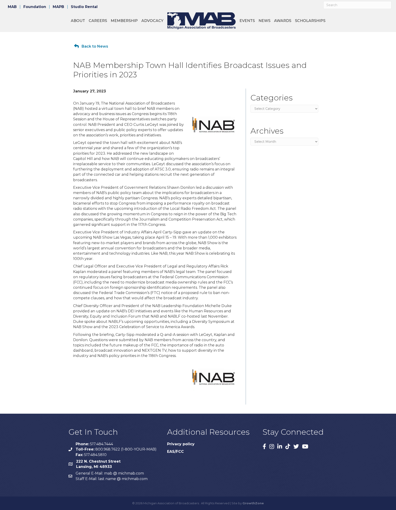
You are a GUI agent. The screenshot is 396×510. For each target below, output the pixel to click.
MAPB (58, 7)
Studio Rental (84, 7)
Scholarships (310, 21)
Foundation (34, 7)
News (264, 21)
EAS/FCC (175, 451)
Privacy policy (181, 444)
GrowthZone (253, 503)
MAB (12, 7)
